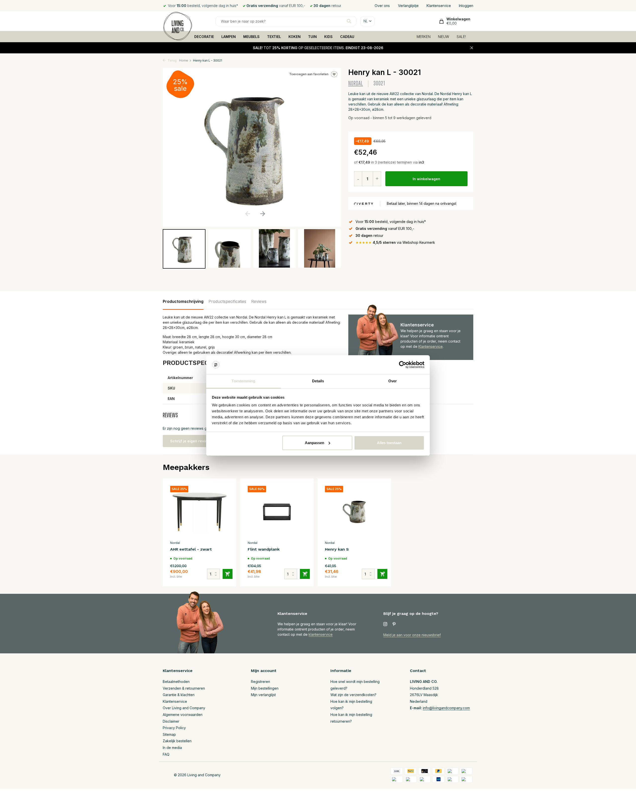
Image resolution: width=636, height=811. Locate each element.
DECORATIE (204, 37)
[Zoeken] (349, 21)
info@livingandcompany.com (446, 708)
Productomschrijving (183, 301)
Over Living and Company (184, 708)
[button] (262, 213)
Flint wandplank (263, 549)
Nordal (355, 83)
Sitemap (169, 734)
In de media (172, 747)
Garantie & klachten (179, 695)
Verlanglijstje (408, 5)
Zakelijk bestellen (177, 741)
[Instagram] (385, 624)
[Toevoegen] (228, 574)
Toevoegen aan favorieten (308, 74)
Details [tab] (318, 381)
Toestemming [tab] (243, 381)
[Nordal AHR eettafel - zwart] (199, 512)
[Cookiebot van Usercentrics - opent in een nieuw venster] (402, 364)
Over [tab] (392, 381)
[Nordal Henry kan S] (354, 512)
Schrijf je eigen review (190, 441)
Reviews (259, 301)
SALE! (461, 37)
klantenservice (321, 634)
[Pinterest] (394, 624)
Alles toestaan (389, 443)
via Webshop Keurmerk (395, 242)
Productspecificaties (227, 301)
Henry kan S (337, 549)
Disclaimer (171, 721)
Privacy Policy (174, 728)
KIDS (328, 37)
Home (183, 60)
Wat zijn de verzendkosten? (353, 695)
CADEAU (347, 37)
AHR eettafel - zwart (191, 549)
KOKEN (294, 37)
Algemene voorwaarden (182, 714)
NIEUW (443, 37)
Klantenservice (439, 5)
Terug (172, 60)
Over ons (382, 5)
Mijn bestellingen (264, 688)
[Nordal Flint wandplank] (277, 512)
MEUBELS (251, 37)
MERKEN (424, 37)
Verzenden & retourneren (184, 688)
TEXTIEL (274, 37)
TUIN (312, 37)
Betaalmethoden (176, 681)
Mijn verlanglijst (263, 695)
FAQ (166, 754)
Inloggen (466, 5)
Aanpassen (314, 443)
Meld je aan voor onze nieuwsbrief (412, 635)
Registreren (260, 681)
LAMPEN (228, 37)
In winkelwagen (426, 179)
